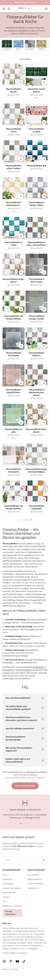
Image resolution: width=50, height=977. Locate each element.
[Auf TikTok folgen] (24, 961)
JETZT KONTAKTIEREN (25, 786)
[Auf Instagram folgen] (4, 961)
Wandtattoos (38, 667)
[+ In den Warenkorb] (21, 82)
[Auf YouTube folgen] (17, 961)
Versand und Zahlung (12, 888)
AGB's (5, 875)
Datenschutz (8, 884)
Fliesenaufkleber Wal (36, 166)
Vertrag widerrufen (10, 912)
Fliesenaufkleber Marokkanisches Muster (36, 392)
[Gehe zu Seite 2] (30, 519)
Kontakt (6, 897)
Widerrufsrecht (9, 892)
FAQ (4, 901)
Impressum (8, 879)
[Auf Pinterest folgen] (11, 961)
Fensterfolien (8, 670)
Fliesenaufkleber (35, 879)
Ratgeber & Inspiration (12, 906)
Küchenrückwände (24, 670)
